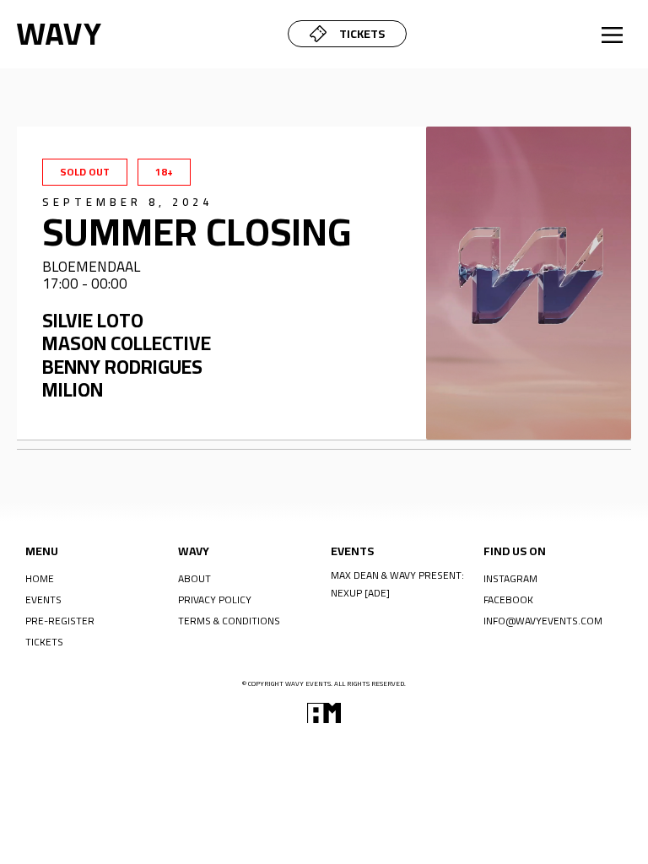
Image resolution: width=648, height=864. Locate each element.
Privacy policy (214, 599)
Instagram (510, 578)
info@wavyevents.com (542, 620)
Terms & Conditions (229, 620)
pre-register (59, 620)
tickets (44, 641)
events (43, 599)
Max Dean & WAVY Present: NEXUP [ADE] (397, 583)
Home (39, 578)
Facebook (508, 599)
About (194, 578)
